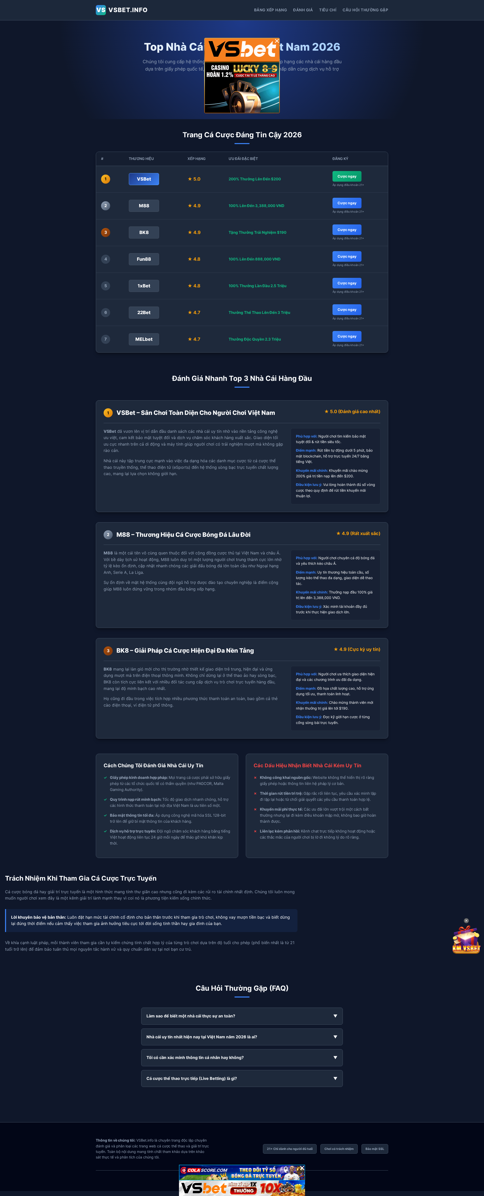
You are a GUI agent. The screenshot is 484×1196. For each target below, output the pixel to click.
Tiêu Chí (327, 10)
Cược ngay (347, 176)
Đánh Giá (303, 10)
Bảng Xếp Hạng (270, 10)
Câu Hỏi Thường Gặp (365, 10)
